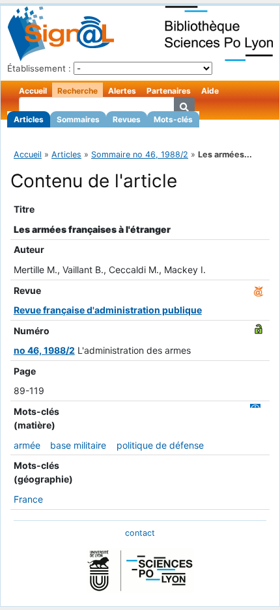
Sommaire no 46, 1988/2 (139, 154)
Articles (29, 119)
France (28, 499)
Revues (127, 119)
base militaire (78, 445)
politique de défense (160, 445)
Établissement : (39, 68)
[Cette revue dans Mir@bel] (258, 290)
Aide (210, 91)
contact (140, 533)
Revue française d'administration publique (108, 309)
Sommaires (78, 119)
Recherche (77, 91)
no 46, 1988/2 (44, 350)
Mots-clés (173, 119)
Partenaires (169, 91)
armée (27, 445)
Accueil (33, 91)
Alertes (122, 91)
